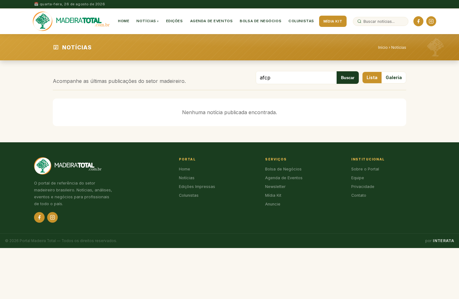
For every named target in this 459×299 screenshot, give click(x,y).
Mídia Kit (332, 21)
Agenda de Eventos (211, 21)
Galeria (394, 77)
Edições (174, 21)
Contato (358, 195)
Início (383, 47)
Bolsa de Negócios (260, 21)
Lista (372, 77)
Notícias (146, 21)
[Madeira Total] (71, 21)
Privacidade (362, 186)
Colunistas (301, 21)
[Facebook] (418, 21)
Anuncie (272, 204)
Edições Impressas (197, 186)
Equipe (357, 177)
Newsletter (275, 186)
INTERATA (443, 241)
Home (123, 21)
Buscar (347, 77)
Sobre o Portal (365, 169)
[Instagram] (431, 21)
